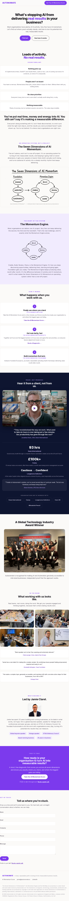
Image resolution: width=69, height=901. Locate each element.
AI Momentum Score (8, 879)
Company (3, 828)
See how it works (40, 38)
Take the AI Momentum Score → (34, 320)
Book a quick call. (43, 782)
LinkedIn (34, 879)
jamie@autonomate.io (23, 879)
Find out (25, 38)
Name (2, 812)
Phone (2, 836)
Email (1, 820)
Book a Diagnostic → (34, 343)
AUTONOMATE (9, 3)
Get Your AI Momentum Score (55, 3)
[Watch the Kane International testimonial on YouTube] (34, 408)
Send (4, 858)
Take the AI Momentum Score (34, 777)
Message (3, 844)
